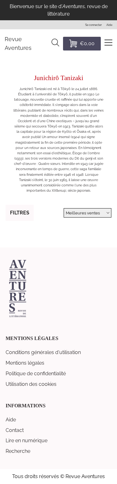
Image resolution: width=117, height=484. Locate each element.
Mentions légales (25, 363)
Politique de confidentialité (36, 373)
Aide (11, 420)
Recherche (18, 451)
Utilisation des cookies (31, 384)
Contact (15, 430)
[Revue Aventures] (17, 316)
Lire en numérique (26, 440)
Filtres (19, 213)
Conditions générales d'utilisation (43, 352)
